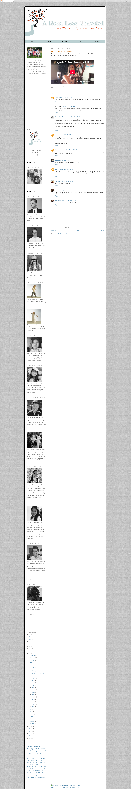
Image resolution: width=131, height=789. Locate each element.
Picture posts (30, 770)
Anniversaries (34, 748)
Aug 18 (33, 689)
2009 (30, 736)
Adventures (36, 746)
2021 (30, 637)
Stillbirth (32, 775)
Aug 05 (33, 701)
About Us (48, 41)
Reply (56, 101)
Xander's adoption (40, 777)
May (31, 714)
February (32, 721)
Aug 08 (33, 697)
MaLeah (57, 135)
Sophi (57, 87)
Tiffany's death (42, 775)
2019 (30, 641)
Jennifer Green (59, 150)
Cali (39, 750)
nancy (56, 169)
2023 (30, 634)
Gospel (32, 756)
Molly (28, 764)
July (31, 709)
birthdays (29, 750)
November (32, 658)
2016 (30, 648)
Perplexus (34, 768)
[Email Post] (63, 86)
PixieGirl (57, 181)
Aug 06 (33, 699)
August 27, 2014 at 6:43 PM (73, 116)
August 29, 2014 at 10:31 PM (66, 169)
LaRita (57, 97)
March (32, 718)
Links (80, 41)
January (32, 723)
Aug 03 (33, 706)
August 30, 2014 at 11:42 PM (69, 200)
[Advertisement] (36, 102)
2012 (30, 729)
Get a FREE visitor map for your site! (65, 787)
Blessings (34, 750)
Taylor (36, 774)
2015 (30, 651)
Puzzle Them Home (41, 770)
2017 (30, 646)
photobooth (38, 768)
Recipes (31, 772)
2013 (30, 726)
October (32, 660)
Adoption (64, 41)
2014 (30, 653)
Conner (29, 754)
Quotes (28, 772)
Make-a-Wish (37, 762)
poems (34, 770)
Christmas (43, 752)
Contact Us (97, 41)
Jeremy (60, 86)
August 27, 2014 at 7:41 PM (66, 135)
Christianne (36, 752)
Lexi (33, 760)
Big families (42, 748)
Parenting (43, 766)
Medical (43, 762)
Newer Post (54, 230)
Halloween (43, 756)
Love (33, 762)
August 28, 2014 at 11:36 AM (70, 149)
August (32, 665)
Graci (37, 755)
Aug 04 (33, 704)
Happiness (29, 758)
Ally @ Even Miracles (60, 117)
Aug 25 (33, 680)
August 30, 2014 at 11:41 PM (69, 190)
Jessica (43, 758)
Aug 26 (33, 678)
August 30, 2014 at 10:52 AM (67, 181)
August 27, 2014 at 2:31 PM (65, 97)
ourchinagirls (58, 160)
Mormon (32, 764)
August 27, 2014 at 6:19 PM (68, 106)
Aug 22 (33, 685)
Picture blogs (43, 768)
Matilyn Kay (58, 190)
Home (32, 41)
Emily (44, 753)
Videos (28, 777)
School (35, 772)
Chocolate (29, 752)
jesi (39, 758)
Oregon (36, 764)
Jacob (33, 758)
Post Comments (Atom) (63, 233)
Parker (29, 768)
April (31, 716)
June (31, 711)
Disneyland (34, 753)
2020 (30, 639)
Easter (38, 753)
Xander (33, 777)
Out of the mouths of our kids (36, 765)
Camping (44, 750)
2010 (30, 733)
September (33, 662)
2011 (30, 731)
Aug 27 (33, 667)
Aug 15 (33, 692)
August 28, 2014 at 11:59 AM (69, 160)
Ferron (28, 756)
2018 (30, 644)
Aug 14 (33, 694)
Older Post (101, 230)
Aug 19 (33, 687)
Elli (41, 754)
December (32, 655)
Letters (28, 760)
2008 (30, 738)
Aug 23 (33, 682)
